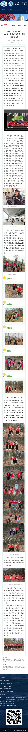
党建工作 (21, 25)
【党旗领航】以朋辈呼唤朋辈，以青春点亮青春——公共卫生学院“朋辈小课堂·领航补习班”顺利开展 (14, 660)
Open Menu (26, 11)
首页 (10, 25)
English (5, 9)
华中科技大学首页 (4, 680)
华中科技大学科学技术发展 (6, 691)
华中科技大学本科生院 (5, 686)
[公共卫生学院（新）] (14, 6)
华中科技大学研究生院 (5, 688)
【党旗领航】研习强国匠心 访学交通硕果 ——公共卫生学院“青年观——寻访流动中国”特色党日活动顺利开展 (14, 668)
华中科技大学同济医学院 (6, 683)
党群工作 (15, 25)
